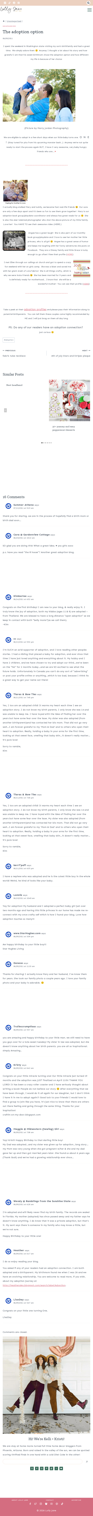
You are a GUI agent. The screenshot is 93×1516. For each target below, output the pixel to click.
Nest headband (14, 385)
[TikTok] (9, 3)
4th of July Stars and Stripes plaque (70, 353)
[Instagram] (5, 3)
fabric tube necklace (14, 353)
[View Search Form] (88, 3)
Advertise (76, 1500)
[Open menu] (89, 10)
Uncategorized (9, 26)
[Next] (87, 410)
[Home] (4, 21)
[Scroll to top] (87, 1507)
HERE (70, 254)
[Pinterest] (18, 3)
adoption (8, 340)
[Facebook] (14, 3)
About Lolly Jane (20, 1500)
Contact (50, 1500)
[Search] (86, 1461)
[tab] (42, 442)
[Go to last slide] (5, 410)
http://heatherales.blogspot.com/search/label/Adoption (34, 1285)
